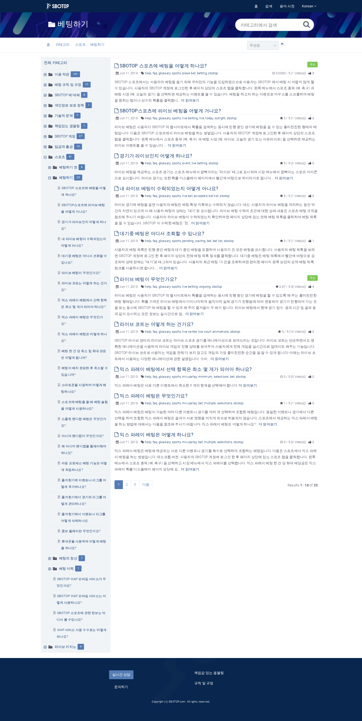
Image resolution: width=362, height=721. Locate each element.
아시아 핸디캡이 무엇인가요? (83, 436)
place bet (189, 73)
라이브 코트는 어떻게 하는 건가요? (155, 324)
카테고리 (63, 44)
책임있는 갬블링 (67, 126)
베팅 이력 (66, 569)
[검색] (307, 24)
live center (189, 331)
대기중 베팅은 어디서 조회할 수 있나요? (161, 233)
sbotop (213, 73)
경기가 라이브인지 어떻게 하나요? (155, 156)
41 (70, 156)
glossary (165, 73)
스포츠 (80, 44)
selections (221, 376)
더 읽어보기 (190, 100)
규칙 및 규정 (203, 683)
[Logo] (57, 6)
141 (75, 74)
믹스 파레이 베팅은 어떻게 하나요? (155, 434)
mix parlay (189, 376)
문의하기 (121, 687)
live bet (187, 196)
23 (78, 177)
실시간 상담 (121, 674)
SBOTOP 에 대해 (67, 95)
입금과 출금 (64, 147)
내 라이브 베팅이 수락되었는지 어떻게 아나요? (168, 188)
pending (188, 241)
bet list (213, 196)
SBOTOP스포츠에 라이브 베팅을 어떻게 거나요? (169, 111)
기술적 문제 (64, 116)
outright (220, 118)
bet (209, 241)
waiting (200, 241)
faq (155, 73)
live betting (190, 118)
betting (202, 73)
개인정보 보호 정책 (69, 105)
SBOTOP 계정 (65, 136)
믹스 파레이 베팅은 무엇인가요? (152, 396)
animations (221, 331)
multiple (210, 403)
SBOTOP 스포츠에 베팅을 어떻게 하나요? (162, 66)
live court (204, 331)
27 (80, 136)
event (186, 163)
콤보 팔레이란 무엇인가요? (81, 531)
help (148, 73)
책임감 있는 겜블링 (209, 673)
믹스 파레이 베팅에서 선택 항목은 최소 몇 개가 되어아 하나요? (185, 369)
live (201, 118)
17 (86, 84)
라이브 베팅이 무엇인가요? (81, 273)
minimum (205, 376)
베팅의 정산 (68, 558)
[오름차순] (281, 45)
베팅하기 (97, 44)
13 (78, 146)
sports (176, 73)
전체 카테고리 (55, 62)
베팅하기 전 (68, 167)
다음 (145, 484)
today (209, 118)
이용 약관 (62, 74)
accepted (200, 196)
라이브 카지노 (65, 647)
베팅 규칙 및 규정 (68, 85)
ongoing (205, 286)
